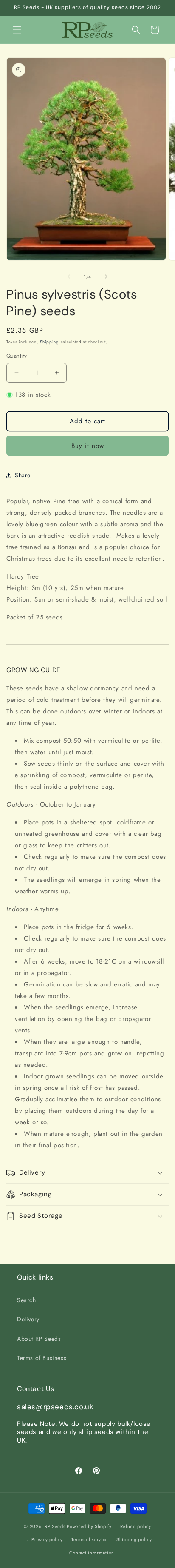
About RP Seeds (39, 1338)
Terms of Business (41, 1358)
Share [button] (23, 475)
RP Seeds (55, 1526)
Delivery (28, 1319)
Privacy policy (47, 1539)
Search (26, 1300)
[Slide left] (68, 276)
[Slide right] (106, 276)
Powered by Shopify (89, 1526)
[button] (17, 29)
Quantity (16, 356)
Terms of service (89, 1539)
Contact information (91, 1552)
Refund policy (135, 1526)
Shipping (49, 342)
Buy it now (87, 445)
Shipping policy (134, 1539)
